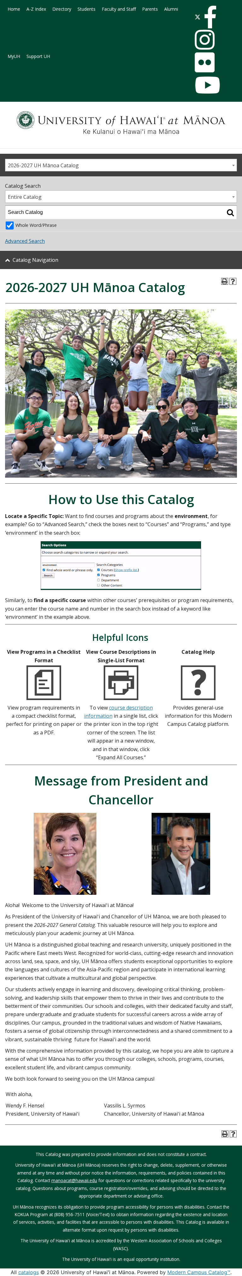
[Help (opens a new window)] (232, 281)
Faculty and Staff (119, 9)
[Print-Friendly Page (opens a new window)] (224, 281)
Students (86, 9)
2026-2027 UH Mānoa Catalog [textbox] (43, 165)
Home (14, 9)
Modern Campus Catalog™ (198, 1272)
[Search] (230, 212)
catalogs (28, 1272)
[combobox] (121, 165)
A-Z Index (36, 9)
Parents (150, 9)
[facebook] (210, 16)
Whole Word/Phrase (36, 225)
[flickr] (205, 62)
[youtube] (207, 84)
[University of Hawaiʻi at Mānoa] (121, 122)
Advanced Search (25, 241)
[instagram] (205, 39)
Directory (61, 9)
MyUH (14, 56)
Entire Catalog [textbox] (25, 196)
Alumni (171, 9)
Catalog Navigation (35, 259)
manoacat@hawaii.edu (74, 1180)
